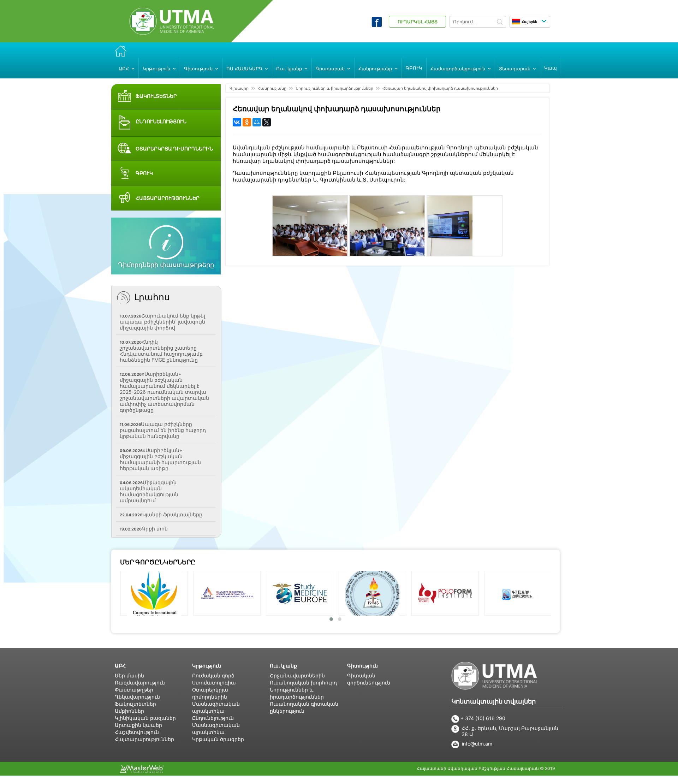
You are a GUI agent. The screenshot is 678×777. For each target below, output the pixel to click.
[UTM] (171, 32)
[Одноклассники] (247, 122)
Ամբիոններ (129, 711)
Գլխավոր (239, 88)
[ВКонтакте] (237, 122)
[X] (266, 122)
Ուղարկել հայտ (418, 21)
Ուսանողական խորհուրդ (303, 683)
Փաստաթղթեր (134, 690)
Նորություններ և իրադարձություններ (334, 88)
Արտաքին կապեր (138, 725)
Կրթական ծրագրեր (218, 739)
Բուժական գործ (213, 675)
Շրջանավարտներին (297, 675)
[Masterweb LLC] (142, 771)
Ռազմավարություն (140, 683)
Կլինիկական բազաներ (145, 718)
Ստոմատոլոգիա (214, 683)
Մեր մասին (129, 675)
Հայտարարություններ (144, 739)
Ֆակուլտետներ (135, 704)
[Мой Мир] (256, 122)
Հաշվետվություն (137, 732)
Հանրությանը (272, 88)
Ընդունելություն (213, 718)
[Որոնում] (499, 22)
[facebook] (376, 25)
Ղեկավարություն (137, 697)
